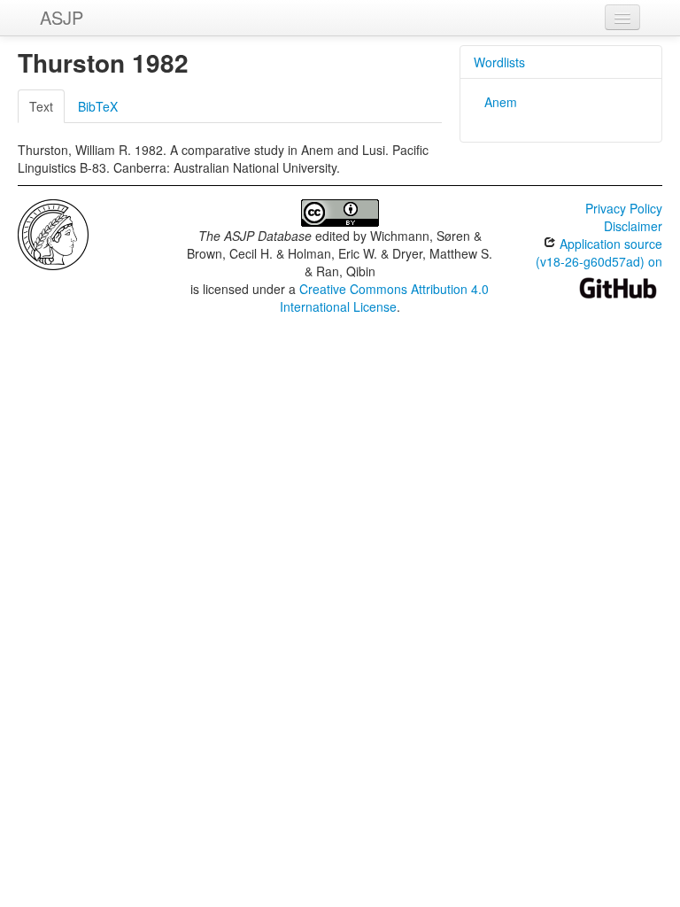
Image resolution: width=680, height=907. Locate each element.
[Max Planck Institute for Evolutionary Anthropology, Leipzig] (53, 233)
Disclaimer (633, 226)
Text (41, 106)
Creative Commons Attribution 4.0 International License (385, 297)
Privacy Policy (623, 208)
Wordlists (499, 62)
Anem (500, 102)
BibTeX (98, 106)
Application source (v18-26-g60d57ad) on (599, 252)
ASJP (61, 17)
